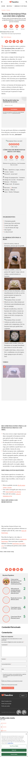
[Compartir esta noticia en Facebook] (10, 41)
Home (3, 6)
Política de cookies (5, 706)
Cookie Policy (10, 743)
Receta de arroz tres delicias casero (16, 598)
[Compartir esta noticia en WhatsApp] (6, 41)
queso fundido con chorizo (13, 491)
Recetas (9, 6)
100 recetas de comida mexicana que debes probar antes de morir (15, 591)
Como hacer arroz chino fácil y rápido (16, 608)
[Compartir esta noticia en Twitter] (14, 41)
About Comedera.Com (6, 701)
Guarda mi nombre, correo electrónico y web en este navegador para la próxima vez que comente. (14, 675)
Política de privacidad (6, 703)
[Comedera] (14, 1)
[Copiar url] (21, 41)
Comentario (4, 644)
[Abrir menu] (1, 2)
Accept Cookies (14, 754)
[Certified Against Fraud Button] (21, 712)
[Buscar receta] (26, 2)
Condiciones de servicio (16, 113)
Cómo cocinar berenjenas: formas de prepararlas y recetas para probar (16, 581)
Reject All (14, 750)
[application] (14, 371)
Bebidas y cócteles (21, 6)
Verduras (8, 10)
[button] (10, 144)
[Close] (26, 734)
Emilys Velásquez (7, 37)
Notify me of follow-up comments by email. (11, 681)
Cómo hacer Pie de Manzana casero (16, 617)
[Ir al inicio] (7, 694)
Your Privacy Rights (14, 746)
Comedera (3, 10)
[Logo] (4, 367)
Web (2, 669)
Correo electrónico (6, 664)
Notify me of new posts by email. (9, 684)
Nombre (3, 659)
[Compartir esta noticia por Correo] (17, 41)
